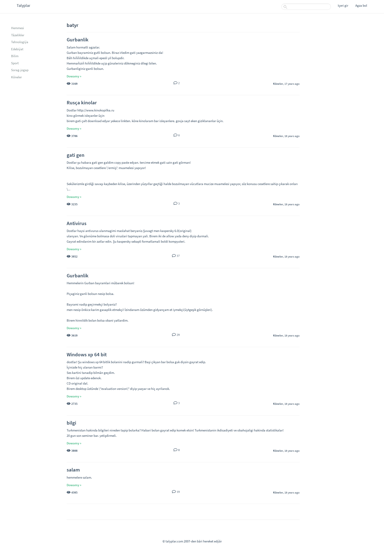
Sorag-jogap (19, 70)
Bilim (14, 56)
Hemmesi (17, 28)
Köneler (16, 77)
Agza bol (361, 5)
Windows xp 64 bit (87, 354)
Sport (15, 63)
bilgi (71, 422)
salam (73, 469)
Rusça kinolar (82, 102)
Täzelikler (17, 35)
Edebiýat (17, 49)
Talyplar (23, 5)
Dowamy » (74, 76)
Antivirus (76, 223)
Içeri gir (343, 5)
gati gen (75, 155)
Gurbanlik (77, 39)
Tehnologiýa (19, 42)
